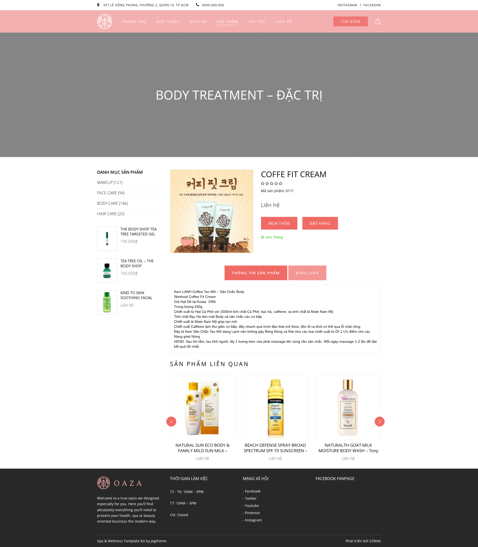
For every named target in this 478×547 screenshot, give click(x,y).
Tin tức (257, 21)
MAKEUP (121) (109, 182)
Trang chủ (134, 21)
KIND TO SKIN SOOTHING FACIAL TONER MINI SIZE (136, 295)
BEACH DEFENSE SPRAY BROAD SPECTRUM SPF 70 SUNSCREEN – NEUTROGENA (275, 447)
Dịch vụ (198, 21)
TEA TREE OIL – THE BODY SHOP (137, 263)
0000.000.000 (213, 5)
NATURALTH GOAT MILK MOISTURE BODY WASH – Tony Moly (348, 447)
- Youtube (251, 505)
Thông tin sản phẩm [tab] (256, 273)
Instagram (347, 5)
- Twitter (250, 498)
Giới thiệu (167, 21)
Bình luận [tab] (307, 273)
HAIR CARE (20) (110, 214)
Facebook (372, 5)
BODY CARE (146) (112, 203)
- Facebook (251, 491)
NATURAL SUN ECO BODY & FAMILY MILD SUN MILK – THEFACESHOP (203, 447)
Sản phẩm (228, 21)
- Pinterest (251, 512)
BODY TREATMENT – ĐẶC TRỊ (239, 94)
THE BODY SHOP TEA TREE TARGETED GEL (138, 231)
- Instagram (252, 520)
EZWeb (375, 541)
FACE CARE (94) (110, 193)
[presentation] (171, 422)
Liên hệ (284, 21)
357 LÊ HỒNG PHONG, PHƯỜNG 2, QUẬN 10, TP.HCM (146, 5)
